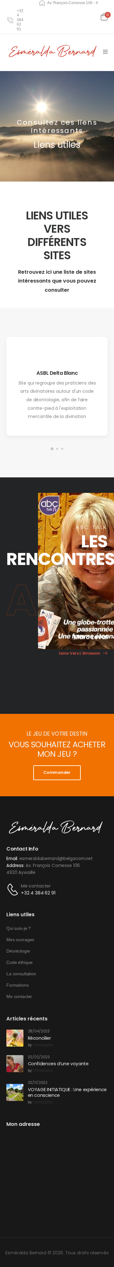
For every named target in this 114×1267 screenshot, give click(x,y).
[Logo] (53, 51)
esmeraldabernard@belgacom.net (56, 859)
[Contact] (13, 889)
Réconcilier (39, 1038)
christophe (43, 1045)
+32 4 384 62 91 (38, 892)
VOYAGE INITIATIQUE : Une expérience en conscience (67, 1092)
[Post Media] (14, 1038)
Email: (12, 859)
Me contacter (36, 886)
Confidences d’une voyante (58, 1064)
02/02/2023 (39, 1057)
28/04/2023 (39, 1031)
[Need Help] (9, 20)
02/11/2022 (38, 1082)
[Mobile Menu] (105, 51)
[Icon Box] (57, 386)
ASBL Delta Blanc (57, 373)
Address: (15, 866)
